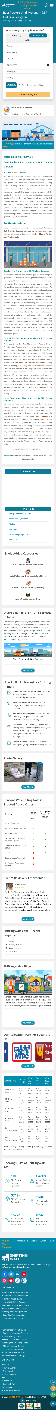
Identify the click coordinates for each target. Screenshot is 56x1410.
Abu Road (13, 529)
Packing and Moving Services (15, 1311)
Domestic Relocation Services (15, 1333)
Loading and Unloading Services (16, 1343)
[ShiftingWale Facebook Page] (4, 1274)
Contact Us (7, 1381)
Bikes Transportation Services (15, 1292)
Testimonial (8, 1371)
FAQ (4, 1377)
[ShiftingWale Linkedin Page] (17, 1274)
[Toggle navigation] (51, 5)
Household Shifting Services (14, 1302)
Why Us (6, 1364)
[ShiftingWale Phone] (53, 1388)
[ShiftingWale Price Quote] (53, 1381)
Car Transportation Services (14, 1330)
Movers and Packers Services (15, 1308)
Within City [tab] (16, 35)
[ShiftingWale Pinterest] (24, 1274)
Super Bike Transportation (14, 1315)
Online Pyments (9, 1374)
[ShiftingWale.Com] (15, 1256)
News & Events (9, 1368)
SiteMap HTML (9, 1384)
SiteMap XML (8, 1387)
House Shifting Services (12, 1336)
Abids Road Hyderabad (18, 519)
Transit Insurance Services (14, 1352)
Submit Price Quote (28, 94)
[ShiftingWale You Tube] (11, 1280)
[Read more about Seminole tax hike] (21, 1406)
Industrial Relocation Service (14, 1339)
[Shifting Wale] (8, 5)
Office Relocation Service (13, 1346)
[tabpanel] (28, 70)
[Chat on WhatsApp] (46, 5)
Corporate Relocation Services (15, 1295)
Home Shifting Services (12, 1299)
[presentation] (2, 111)
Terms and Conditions (12, 1390)
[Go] (53, 1403)
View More (27, 670)
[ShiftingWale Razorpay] (17, 1280)
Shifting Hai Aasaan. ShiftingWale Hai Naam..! (28, 5)
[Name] (23, 772)
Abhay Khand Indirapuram (20, 513)
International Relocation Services (16, 1305)
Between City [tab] (38, 35)
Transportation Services (13, 1318)
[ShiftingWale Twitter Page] (11, 1274)
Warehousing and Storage (14, 1355)
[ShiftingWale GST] (24, 1280)
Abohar (12, 524)
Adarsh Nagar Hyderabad (20, 534)
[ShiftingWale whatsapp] (53, 1394)
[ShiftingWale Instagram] (4, 1280)
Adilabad (13, 539)
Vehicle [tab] (28, 40)
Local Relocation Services (13, 1349)
